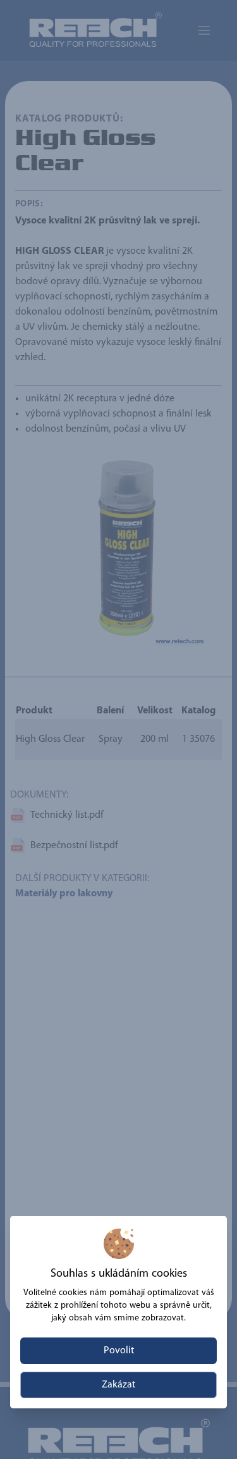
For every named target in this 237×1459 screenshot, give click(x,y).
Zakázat (118, 1385)
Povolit (119, 1351)
